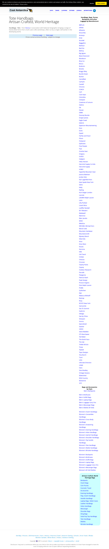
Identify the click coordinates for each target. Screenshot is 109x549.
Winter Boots (52, 537)
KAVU (81, 185)
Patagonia (82, 275)
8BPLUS (81, 25)
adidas (81, 27)
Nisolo (81, 247)
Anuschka (82, 33)
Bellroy (81, 51)
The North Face (84, 339)
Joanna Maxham (84, 174)
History (47, 536)
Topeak (81, 350)
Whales (91, 536)
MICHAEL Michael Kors (86, 226)
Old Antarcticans (34, 536)
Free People (83, 146)
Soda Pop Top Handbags (89, 516)
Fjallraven (82, 143)
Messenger (84, 509)
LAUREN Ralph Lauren (86, 198)
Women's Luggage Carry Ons (88, 465)
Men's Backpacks (89, 391)
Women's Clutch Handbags (88, 412)
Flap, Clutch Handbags (88, 496)
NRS (80, 252)
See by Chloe (83, 316)
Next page (49, 35)
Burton (81, 76)
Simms (81, 321)
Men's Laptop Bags (85, 400)
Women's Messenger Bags (88, 467)
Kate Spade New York (86, 182)
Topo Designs (83, 352)
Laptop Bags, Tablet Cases (89, 501)
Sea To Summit (84, 308)
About (50, 541)
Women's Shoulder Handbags (89, 437)
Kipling (81, 190)
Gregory (81, 154)
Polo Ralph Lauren (85, 285)
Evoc (80, 128)
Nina (80, 241)
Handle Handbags (87, 498)
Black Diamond (84, 56)
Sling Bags (84, 514)
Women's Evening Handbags (88, 430)
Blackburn (82, 58)
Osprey (81, 267)
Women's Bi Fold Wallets (87, 470)
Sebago (81, 314)
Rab (80, 293)
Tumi (81, 357)
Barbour (82, 46)
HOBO (81, 169)
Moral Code (83, 229)
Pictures (25, 536)
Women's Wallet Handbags (88, 448)
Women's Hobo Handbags (88, 432)
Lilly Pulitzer (83, 203)
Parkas (59, 537)
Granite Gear (83, 151)
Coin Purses (85, 485)
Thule (81, 347)
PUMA (81, 288)
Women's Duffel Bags (86, 460)
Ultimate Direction (85, 363)
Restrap (81, 298)
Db (80, 107)
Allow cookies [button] (101, 3)
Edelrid (81, 123)
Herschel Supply (84, 167)
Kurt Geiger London (85, 192)
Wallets (83, 522)
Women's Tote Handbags (87, 445)
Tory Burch (82, 355)
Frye (80, 149)
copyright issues (59, 541)
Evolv (81, 131)
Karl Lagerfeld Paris (85, 180)
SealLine (82, 311)
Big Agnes (82, 53)
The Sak (81, 342)
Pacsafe (81, 272)
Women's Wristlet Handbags (88, 450)
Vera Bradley (83, 370)
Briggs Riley (83, 71)
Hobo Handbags (86, 506)
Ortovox (81, 259)
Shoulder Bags (85, 511)
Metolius (82, 223)
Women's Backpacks (86, 455)
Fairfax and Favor (85, 136)
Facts (41, 536)
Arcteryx (82, 35)
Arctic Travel (83, 536)
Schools (76, 536)
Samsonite (82, 306)
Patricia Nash (83, 277)
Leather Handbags (87, 503)
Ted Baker (82, 337)
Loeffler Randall (84, 208)
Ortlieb (81, 257)
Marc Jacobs (83, 218)
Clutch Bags (84, 483)
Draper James (83, 118)
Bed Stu (81, 48)
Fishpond (82, 141)
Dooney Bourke (84, 115)
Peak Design (83, 280)
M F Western (83, 210)
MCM (81, 221)
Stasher (81, 326)
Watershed (82, 375)
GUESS (81, 156)
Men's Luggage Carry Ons (87, 402)
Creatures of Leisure (86, 102)
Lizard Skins (83, 205)
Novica (27, 28)
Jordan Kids (83, 177)
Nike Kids (82, 239)
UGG (80, 360)
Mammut (82, 216)
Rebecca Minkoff (84, 296)
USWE (81, 365)
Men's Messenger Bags (86, 405)
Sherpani (82, 319)
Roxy (80, 301)
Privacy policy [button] (24, 4)
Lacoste (81, 195)
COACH (81, 89)
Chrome (81, 87)
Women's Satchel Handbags (88, 435)
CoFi (80, 92)
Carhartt (82, 82)
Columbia (82, 97)
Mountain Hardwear (85, 231)
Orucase (82, 262)
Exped (81, 133)
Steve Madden (84, 332)
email (77, 541)
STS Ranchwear (84, 334)
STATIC (81, 329)
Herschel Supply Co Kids (87, 164)
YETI (80, 383)
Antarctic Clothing (67, 536)
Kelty (80, 187)
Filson (81, 138)
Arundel (81, 40)
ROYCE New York (84, 303)
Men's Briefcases (84, 395)
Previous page (37, 35)
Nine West (82, 244)
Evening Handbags (87, 493)
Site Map (18, 536)
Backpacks (84, 480)
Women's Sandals (41, 537)
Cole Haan (82, 95)
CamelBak (82, 79)
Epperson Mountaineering (88, 125)
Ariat (80, 38)
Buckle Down (83, 74)
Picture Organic (84, 283)
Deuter (81, 110)
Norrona (82, 249)
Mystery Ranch (84, 236)
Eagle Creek (83, 120)
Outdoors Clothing (67, 537)
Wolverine (82, 381)
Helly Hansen (83, 162)
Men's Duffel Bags (85, 397)
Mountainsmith (84, 234)
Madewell (82, 213)
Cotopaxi (82, 100)
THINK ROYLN (83, 344)
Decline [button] (92, 3)
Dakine (81, 105)
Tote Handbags (86, 519)
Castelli (81, 84)
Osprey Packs (83, 265)
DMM (81, 113)
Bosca (81, 64)
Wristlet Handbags (87, 524)
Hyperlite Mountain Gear (87, 172)
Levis (80, 200)
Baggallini (82, 43)
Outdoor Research (85, 270)
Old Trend (82, 254)
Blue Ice (81, 61)
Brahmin (82, 66)
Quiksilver (82, 290)
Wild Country (83, 378)
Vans (80, 368)
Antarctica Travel (55, 536)
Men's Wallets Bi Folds (86, 408)
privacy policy (70, 541)
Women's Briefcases (86, 457)
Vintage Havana (84, 373)
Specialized (83, 324)
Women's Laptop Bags (86, 462)
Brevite (81, 69)
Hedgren (82, 159)
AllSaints (82, 30)
